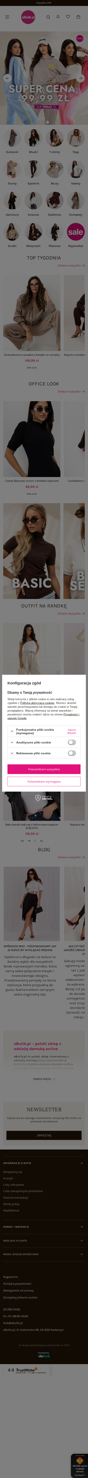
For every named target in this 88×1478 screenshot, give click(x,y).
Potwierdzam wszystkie (44, 769)
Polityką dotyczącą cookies (37, 702)
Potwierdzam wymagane (44, 781)
